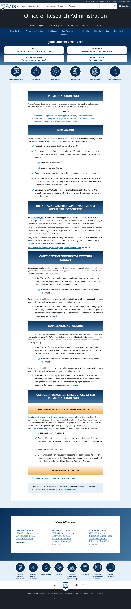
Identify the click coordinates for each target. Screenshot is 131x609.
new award (52, 316)
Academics (51, 6)
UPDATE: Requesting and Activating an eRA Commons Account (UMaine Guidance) (64, 537)
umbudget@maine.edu (37, 428)
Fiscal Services (72, 25)
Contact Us (97, 25)
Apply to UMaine (90, 1)
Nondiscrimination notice (55, 593)
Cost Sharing (52, 31)
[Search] (115, 6)
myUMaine (126, 1)
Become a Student (36, 6)
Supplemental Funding (79, 118)
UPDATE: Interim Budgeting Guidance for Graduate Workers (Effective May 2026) (100, 537)
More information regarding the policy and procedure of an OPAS (54, 248)
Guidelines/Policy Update (24, 530)
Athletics (72, 6)
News (114, 1)
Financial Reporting (101, 31)
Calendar (101, 1)
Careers (120, 1)
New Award (38, 115)
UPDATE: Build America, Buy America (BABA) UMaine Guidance (27, 536)
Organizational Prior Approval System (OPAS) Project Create (69, 115)
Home (32, 25)
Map (110, 1)
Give (107, 1)
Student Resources (39, 593)
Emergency (100, 593)
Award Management (56, 25)
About (23, 6)
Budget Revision (83, 31)
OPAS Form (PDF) (37, 218)
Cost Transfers (67, 31)
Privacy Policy (69, 593)
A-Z (97, 1)
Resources (86, 25)
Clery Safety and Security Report (85, 593)
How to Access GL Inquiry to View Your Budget (55, 478)
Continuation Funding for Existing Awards (51, 118)
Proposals (41, 25)
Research (62, 6)
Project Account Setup (34, 31)
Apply (29, 593)
